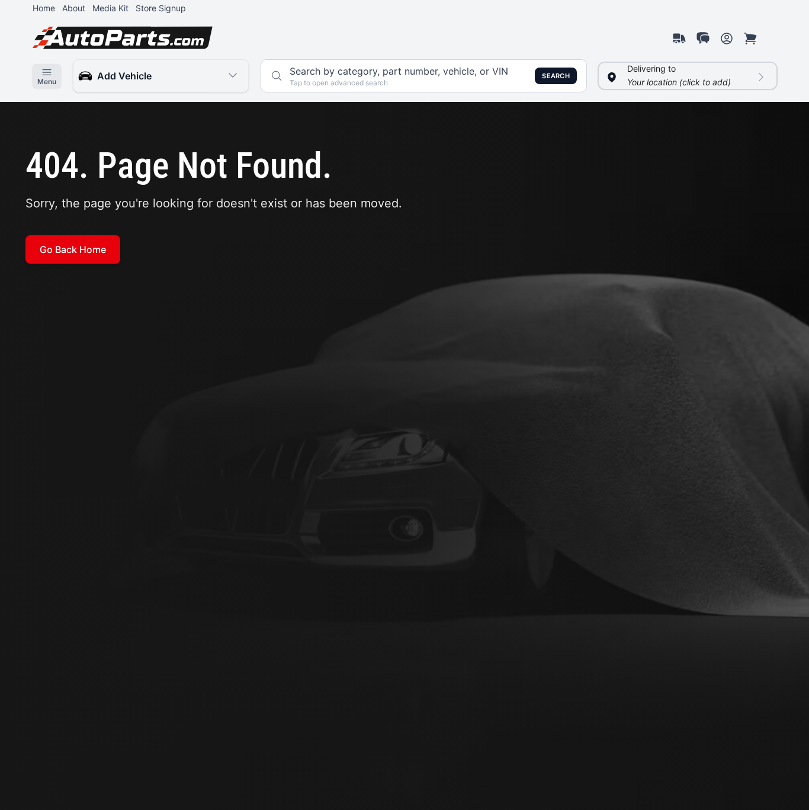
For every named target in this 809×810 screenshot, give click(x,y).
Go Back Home (73, 249)
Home (44, 8)
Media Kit (110, 8)
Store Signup (161, 8)
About (73, 8)
